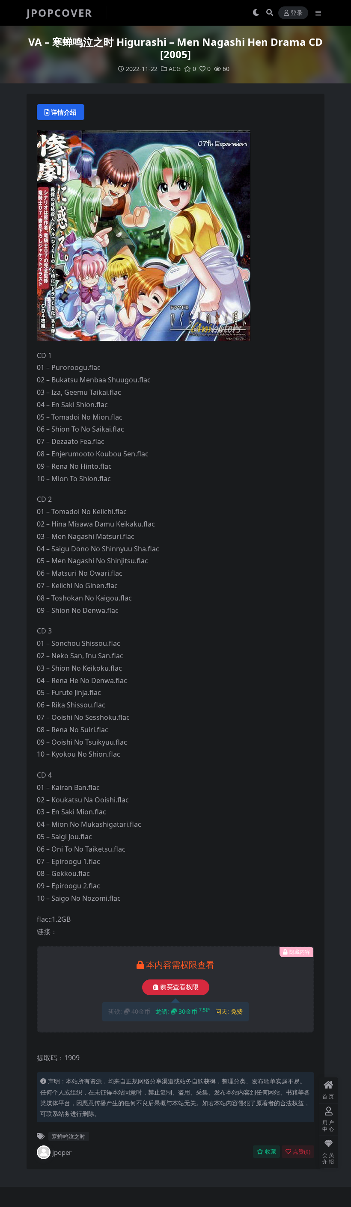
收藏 (270, 1151)
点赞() (301, 1151)
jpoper (61, 1152)
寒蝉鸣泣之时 (68, 1136)
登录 (297, 13)
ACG (175, 69)
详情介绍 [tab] (64, 112)
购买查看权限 (179, 987)
